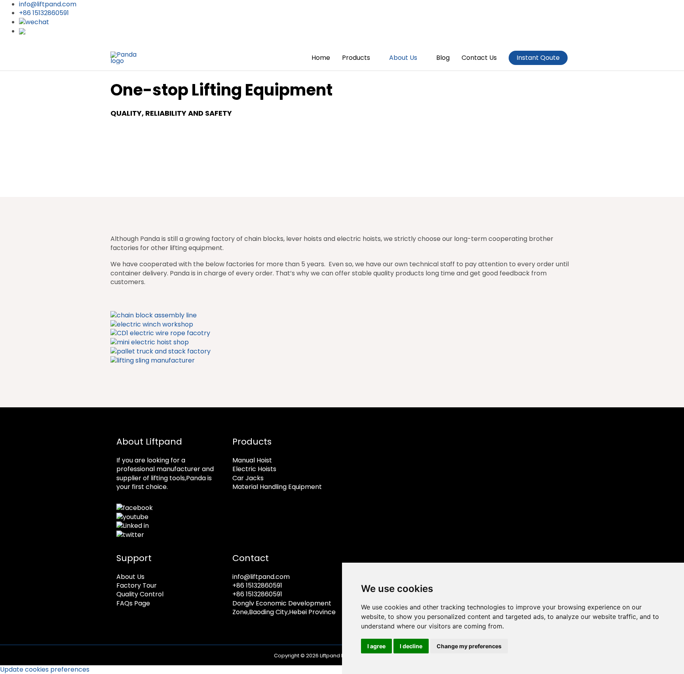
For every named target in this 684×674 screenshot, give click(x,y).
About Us (130, 576)
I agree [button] (376, 646)
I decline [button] (411, 646)
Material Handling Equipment (277, 486)
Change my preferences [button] (469, 646)
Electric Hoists (254, 469)
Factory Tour (136, 585)
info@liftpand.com (261, 576)
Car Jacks (248, 478)
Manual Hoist (252, 460)
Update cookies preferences (44, 669)
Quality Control (139, 594)
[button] (538, 58)
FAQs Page (133, 603)
